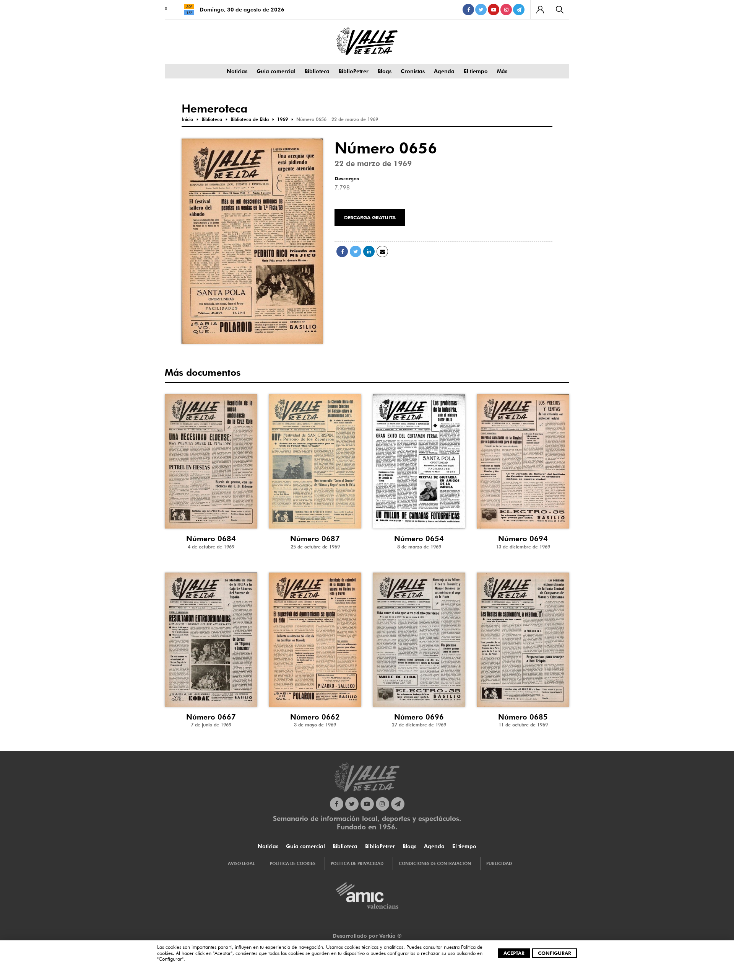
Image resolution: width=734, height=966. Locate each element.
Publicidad (499, 863)
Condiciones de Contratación (435, 863)
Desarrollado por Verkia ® (367, 936)
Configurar (554, 953)
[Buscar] (559, 9)
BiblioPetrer (354, 71)
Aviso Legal (241, 863)
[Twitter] (481, 9)
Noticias (237, 71)
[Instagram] (506, 9)
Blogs (384, 71)
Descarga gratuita (370, 217)
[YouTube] (493, 9)
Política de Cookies (292, 863)
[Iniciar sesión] (540, 9)
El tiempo (476, 71)
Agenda (444, 71)
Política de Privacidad (357, 863)
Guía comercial (276, 71)
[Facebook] (468, 9)
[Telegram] (519, 9)
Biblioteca (317, 71)
